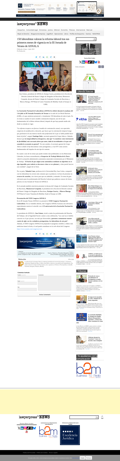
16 (95, 84)
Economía (64, 30)
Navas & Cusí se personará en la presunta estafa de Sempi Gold (95, 135)
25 (83, 87)
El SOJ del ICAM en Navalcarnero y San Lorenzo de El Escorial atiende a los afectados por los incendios (95, 170)
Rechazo (88, 458)
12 (88, 84)
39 (93, 88)
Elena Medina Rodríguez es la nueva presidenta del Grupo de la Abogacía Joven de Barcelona (95, 187)
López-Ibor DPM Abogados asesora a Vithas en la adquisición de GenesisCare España (94, 119)
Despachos (21, 30)
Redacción (22, 259)
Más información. (76, 458)
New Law (89, 30)
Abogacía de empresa (38, 34)
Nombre (22, 275)
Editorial (57, 30)
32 (95, 87)
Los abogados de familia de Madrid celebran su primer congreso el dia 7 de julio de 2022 (31, 253)
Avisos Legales (53, 452)
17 (83, 85)
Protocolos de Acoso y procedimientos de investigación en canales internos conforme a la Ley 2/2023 (95, 279)
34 (85, 88)
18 (85, 85)
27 (86, 87)
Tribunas (72, 30)
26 (85, 87)
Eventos (88, 34)
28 (88, 87)
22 (91, 85)
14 (91, 84)
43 (86, 89)
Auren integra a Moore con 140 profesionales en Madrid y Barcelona (95, 203)
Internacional (80, 30)
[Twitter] (36, 57)
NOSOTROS (96, 34)
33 (83, 88)
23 (93, 85)
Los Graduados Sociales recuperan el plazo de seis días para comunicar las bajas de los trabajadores (95, 153)
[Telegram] (50, 57)
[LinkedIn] (43, 57)
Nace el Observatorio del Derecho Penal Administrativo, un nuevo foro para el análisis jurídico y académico (95, 220)
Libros (66, 34)
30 (91, 87)
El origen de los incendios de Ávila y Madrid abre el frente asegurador (95, 298)
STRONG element (97, 19)
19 (86, 85)
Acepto (82, 458)
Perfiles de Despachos (77, 34)
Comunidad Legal (32, 30)
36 (88, 88)
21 (90, 85)
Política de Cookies (42, 452)
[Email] (54, 57)
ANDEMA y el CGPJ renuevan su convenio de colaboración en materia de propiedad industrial (95, 255)
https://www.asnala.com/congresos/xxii (29, 229)
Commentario (41, 275)
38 (91, 88)
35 (86, 88)
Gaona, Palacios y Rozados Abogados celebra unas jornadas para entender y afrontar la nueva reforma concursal (61, 254)
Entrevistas (43, 30)
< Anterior (20, 251)
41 (83, 89)
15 (93, 84)
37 (90, 88)
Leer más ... (82, 110)
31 (93, 87)
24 (95, 85)
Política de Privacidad (29, 452)
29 (90, 87)
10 (85, 84)
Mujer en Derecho (23, 34)
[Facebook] (39, 57)
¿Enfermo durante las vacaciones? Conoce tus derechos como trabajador (95, 338)
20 (88, 85)
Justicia (50, 30)
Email (21, 281)
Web (18, 287)
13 (90, 84)
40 (95, 88)
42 (85, 89)
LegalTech (50, 34)
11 (86, 84)
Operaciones (58, 34)
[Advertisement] (60, 401)
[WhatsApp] (47, 57)
